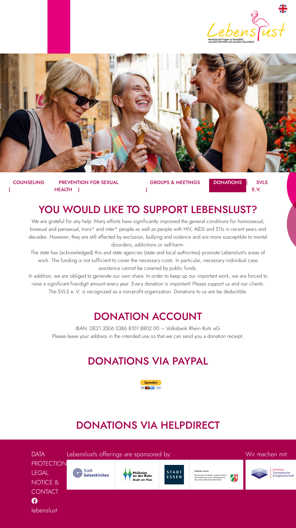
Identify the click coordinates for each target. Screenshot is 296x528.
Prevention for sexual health (86, 186)
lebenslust (44, 510)
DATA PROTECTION (49, 459)
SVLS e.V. (260, 186)
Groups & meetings (175, 182)
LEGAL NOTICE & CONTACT (45, 482)
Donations (227, 182)
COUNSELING (28, 182)
